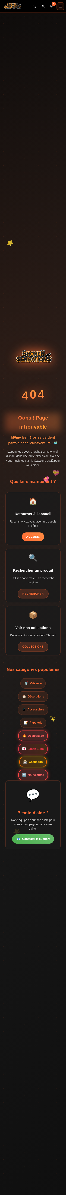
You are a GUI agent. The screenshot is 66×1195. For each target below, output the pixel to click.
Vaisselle (33, 683)
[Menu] (60, 6)
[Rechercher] (34, 6)
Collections (33, 646)
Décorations (33, 696)
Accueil (33, 536)
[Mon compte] (43, 6)
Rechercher (33, 593)
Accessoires (33, 709)
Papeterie (33, 722)
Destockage (33, 735)
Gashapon (33, 762)
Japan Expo (33, 749)
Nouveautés (33, 775)
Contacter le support (33, 839)
